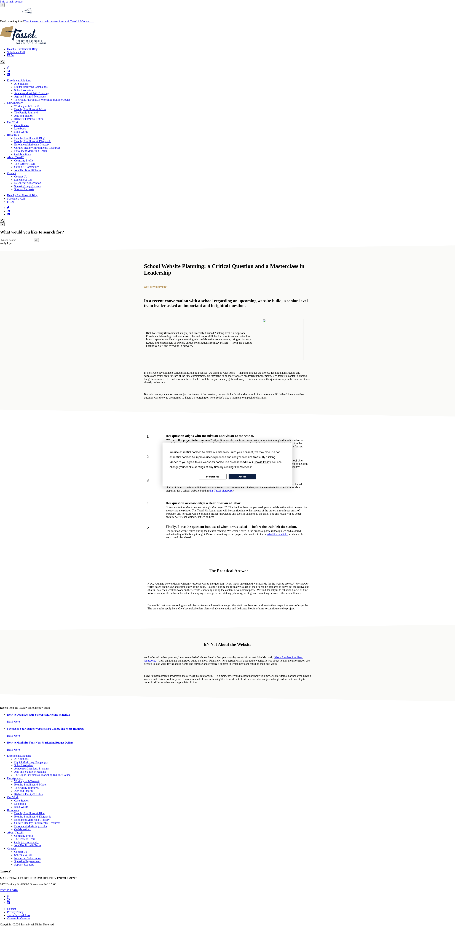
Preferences (212, 476)
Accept (242, 476)
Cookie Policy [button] (262, 462)
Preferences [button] (243, 467)
